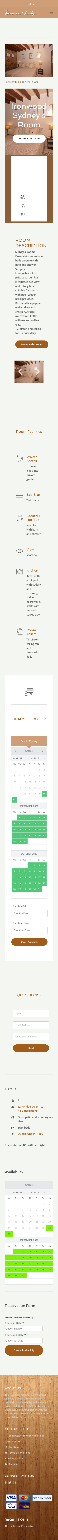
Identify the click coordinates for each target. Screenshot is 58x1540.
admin (18, 81)
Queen (22, 1134)
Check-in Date (20, 906)
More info (29, 186)
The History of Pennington (19, 1526)
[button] (20, 372)
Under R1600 (35, 1134)
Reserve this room (29, 138)
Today (29, 751)
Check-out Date (21, 923)
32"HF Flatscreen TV (30, 1106)
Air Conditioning (28, 1111)
